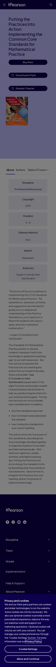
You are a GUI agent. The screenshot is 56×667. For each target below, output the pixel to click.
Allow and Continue (28, 658)
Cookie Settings (28, 649)
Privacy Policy (33, 641)
